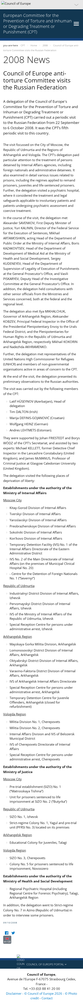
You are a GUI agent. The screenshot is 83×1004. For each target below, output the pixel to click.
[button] (41, 4)
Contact (47, 998)
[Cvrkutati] (13, 933)
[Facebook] (6, 933)
